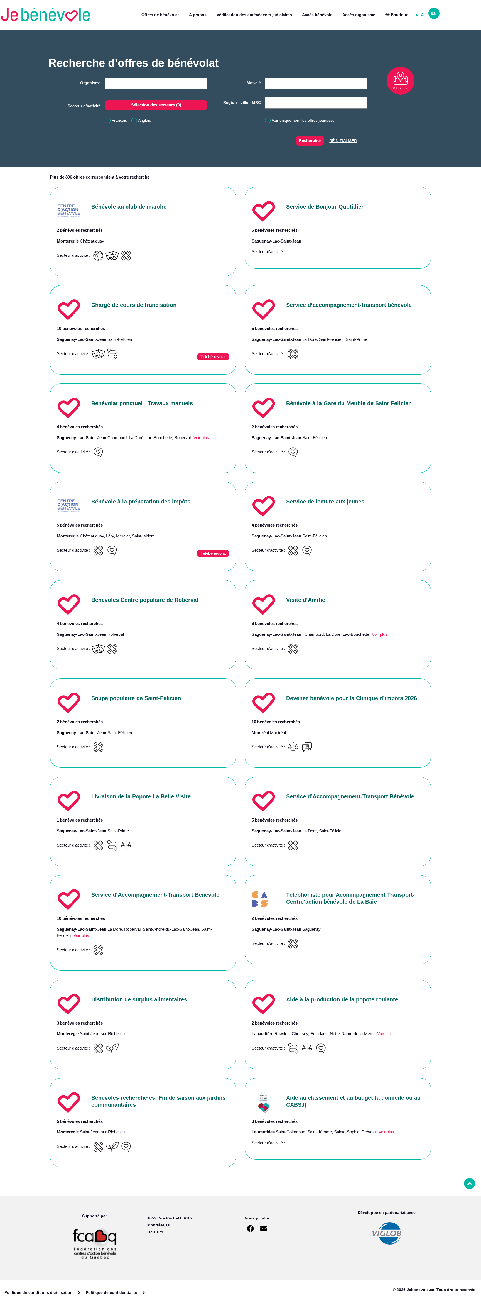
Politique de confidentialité (111, 1292)
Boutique (399, 15)
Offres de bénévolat (160, 15)
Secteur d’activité (84, 106)
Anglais (144, 120)
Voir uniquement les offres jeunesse (303, 120)
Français (119, 120)
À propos (198, 15)
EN (433, 13)
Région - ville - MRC (242, 102)
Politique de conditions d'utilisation (38, 1292)
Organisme (90, 82)
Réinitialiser (343, 140)
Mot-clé (254, 82)
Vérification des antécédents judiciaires (254, 15)
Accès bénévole (317, 15)
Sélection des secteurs (156, 104)
